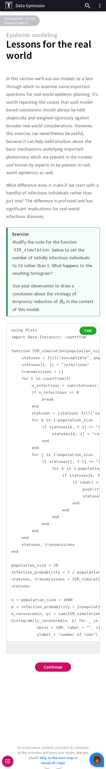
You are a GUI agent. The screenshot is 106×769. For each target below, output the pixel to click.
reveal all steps (53, 763)
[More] (100, 5)
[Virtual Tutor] (97, 760)
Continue (53, 667)
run (88, 330)
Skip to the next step (56, 757)
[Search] (87, 5)
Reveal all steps (14, 23)
